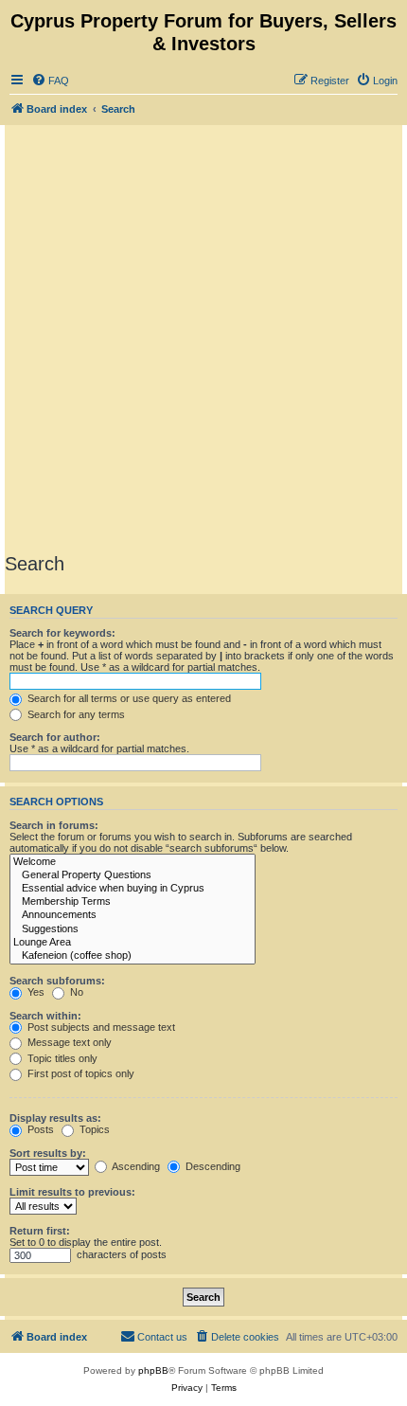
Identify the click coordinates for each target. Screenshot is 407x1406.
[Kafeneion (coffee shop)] (132, 956)
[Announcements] (132, 915)
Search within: (45, 1015)
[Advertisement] (203, 338)
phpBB (153, 1370)
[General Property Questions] (132, 875)
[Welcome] (132, 862)
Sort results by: (47, 1153)
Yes (34, 992)
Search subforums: (57, 980)
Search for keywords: (62, 633)
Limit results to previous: (72, 1192)
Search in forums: (53, 825)
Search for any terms (75, 714)
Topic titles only (61, 1058)
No (75, 992)
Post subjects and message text (100, 1027)
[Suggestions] (132, 929)
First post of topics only (79, 1073)
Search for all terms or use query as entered (128, 698)
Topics (93, 1129)
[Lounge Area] (132, 942)
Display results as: (55, 1118)
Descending (211, 1166)
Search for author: (54, 737)
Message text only (68, 1042)
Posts (39, 1129)
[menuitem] (50, 80)
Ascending (135, 1166)
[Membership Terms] (132, 902)
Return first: (39, 1230)
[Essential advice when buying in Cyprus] (132, 888)
